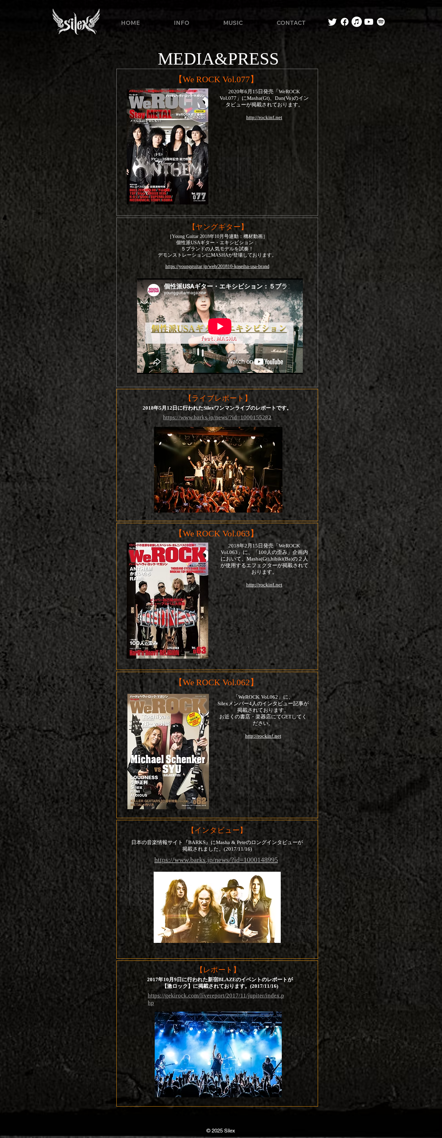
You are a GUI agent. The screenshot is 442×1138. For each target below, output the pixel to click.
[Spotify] (381, 22)
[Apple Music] (357, 22)
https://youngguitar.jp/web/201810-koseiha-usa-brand (217, 266)
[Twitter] (332, 22)
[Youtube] (369, 22)
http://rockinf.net (264, 584)
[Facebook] (344, 22)
